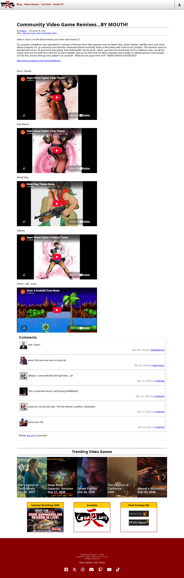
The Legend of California (118, 486)
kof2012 (160, 427)
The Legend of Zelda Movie (28, 486)
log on (30, 435)
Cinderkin (159, 396)
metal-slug (26, 33)
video (54, 33)
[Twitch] (101, 569)
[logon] (179, 4)
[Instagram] (82, 569)
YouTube (46, 4)
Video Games (31, 4)
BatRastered (157, 350)
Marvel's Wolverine (151, 488)
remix (38, 33)
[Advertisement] (92, 15)
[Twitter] (74, 569)
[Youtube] (109, 569)
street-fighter (46, 33)
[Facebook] (66, 569)
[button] (20, 477)
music (33, 33)
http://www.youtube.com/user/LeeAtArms (39, 60)
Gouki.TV (58, 4)
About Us (89, 562)
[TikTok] (118, 569)
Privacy (102, 562)
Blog (19, 4)
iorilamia (23, 31)
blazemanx (158, 365)
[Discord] (91, 569)
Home (81, 562)
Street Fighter (87, 488)
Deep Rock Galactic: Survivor (60, 486)
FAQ (96, 562)
